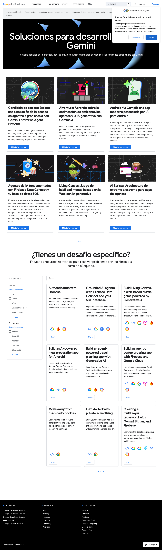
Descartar (136, 37)
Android (15, 336)
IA (13, 294)
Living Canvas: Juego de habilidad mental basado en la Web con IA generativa (80, 190)
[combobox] (118, 4)
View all (85, 533)
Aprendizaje (78, 4)
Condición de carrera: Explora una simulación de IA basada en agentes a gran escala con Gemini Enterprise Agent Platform (29, 116)
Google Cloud (87, 527)
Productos (36, 4)
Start (53, 337)
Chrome (15, 345)
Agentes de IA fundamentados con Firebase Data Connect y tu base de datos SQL (30, 190)
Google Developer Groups (14, 514)
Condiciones (8, 545)
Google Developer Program (14, 510)
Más (90, 4)
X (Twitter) (47, 524)
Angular (15, 341)
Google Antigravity (89, 524)
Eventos (65, 4)
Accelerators (8, 520)
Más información (18, 147)
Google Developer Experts (14, 517)
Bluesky (46, 514)
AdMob (15, 332)
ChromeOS (16, 350)
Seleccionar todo (16, 289)
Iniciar (151, 37)
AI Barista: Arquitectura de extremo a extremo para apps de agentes (131, 190)
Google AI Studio (89, 520)
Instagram (47, 517)
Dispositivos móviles (20, 308)
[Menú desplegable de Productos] (44, 4)
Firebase (85, 517)
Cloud (14, 299)
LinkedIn (46, 520)
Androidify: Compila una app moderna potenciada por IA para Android (130, 112)
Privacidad (19, 545)
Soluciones (54, 4)
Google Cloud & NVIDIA (13, 524)
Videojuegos (17, 312)
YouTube (46, 527)
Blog (44, 510)
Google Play (87, 530)
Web (14, 303)
